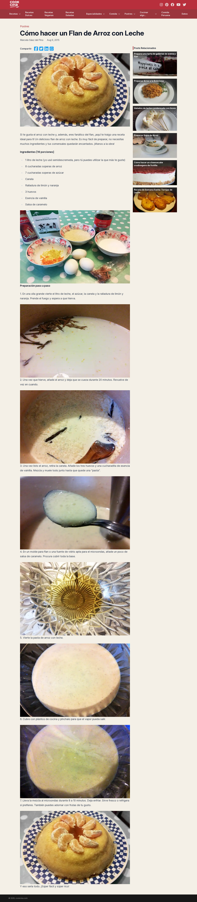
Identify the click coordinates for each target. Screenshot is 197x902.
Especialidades (94, 14)
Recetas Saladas (70, 13)
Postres (128, 14)
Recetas (13, 14)
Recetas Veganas (49, 13)
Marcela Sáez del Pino (31, 40)
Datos (185, 14)
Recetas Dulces (29, 13)
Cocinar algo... (144, 13)
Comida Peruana (165, 13)
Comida (113, 14)
